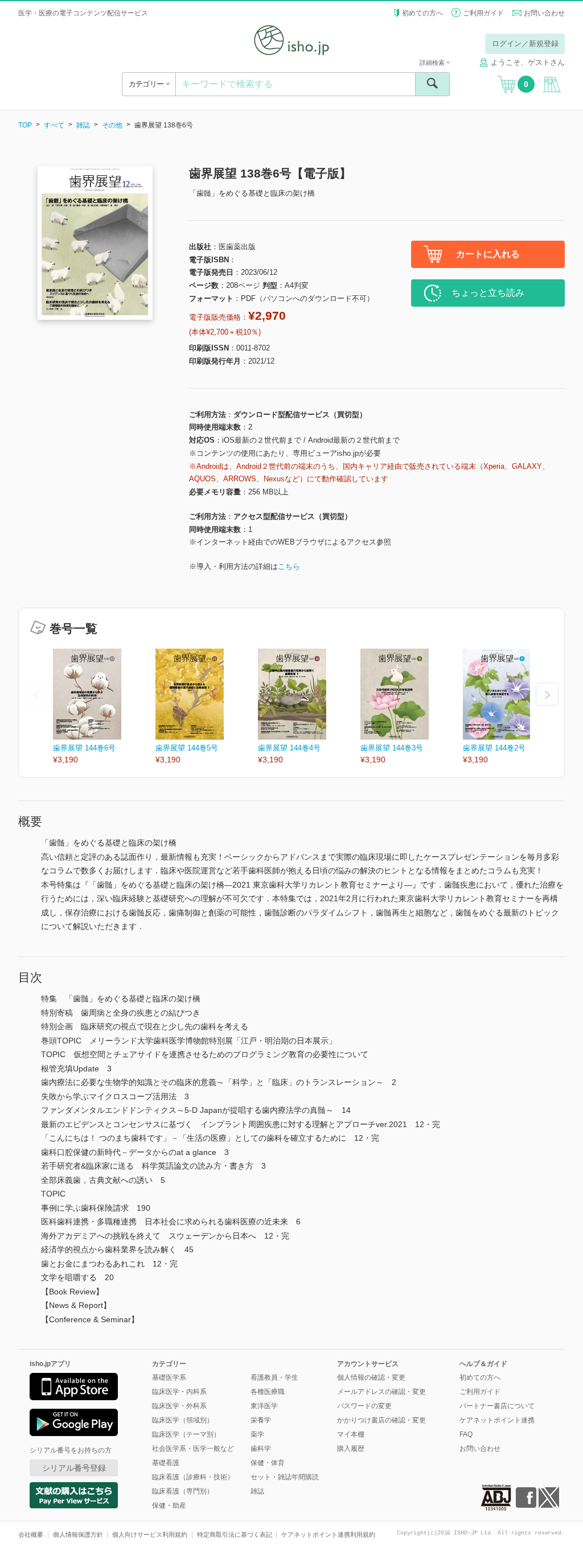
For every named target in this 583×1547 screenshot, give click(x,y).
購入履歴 (350, 1449)
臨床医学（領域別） (183, 1420)
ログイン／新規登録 (525, 43)
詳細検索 (433, 62)
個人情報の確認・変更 (371, 1377)
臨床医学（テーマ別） (186, 1434)
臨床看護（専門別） (183, 1491)
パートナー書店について (497, 1406)
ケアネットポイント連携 (497, 1420)
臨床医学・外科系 (179, 1406)
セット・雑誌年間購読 (285, 1477)
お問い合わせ (544, 13)
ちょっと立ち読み (487, 293)
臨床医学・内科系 (179, 1392)
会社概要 (30, 1534)
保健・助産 (169, 1505)
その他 (112, 125)
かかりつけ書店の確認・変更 (381, 1420)
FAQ (466, 1434)
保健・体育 (268, 1463)
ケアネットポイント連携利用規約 (328, 1534)
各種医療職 (268, 1392)
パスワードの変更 (364, 1406)
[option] (104, 707)
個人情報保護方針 (78, 1534)
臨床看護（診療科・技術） (193, 1477)
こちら (289, 566)
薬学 (257, 1434)
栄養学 (261, 1420)
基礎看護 (165, 1463)
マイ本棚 (350, 1434)
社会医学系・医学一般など (193, 1449)
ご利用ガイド (483, 13)
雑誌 (83, 125)
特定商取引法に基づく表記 (234, 1534)
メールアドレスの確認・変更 (381, 1392)
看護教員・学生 (274, 1377)
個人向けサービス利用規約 (149, 1534)
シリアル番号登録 (74, 1467)
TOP (25, 125)
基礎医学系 (169, 1377)
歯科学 (261, 1449)
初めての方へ (422, 13)
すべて (54, 125)
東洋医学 (264, 1406)
